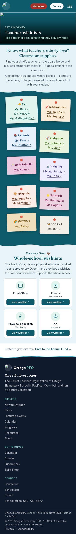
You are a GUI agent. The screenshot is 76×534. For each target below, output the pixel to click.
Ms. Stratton (21, 144)
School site (12, 489)
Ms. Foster (55, 117)
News (8, 410)
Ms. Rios (21, 109)
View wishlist (23, 303)
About (8, 438)
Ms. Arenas (56, 112)
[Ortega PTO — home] (6, 6)
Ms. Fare (21, 140)
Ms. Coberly (54, 143)
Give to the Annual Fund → (53, 349)
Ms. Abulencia (54, 171)
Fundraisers (12, 464)
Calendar (10, 421)
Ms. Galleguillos (22, 118)
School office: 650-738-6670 (24, 500)
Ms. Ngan (22, 169)
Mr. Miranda (21, 202)
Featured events (15, 415)
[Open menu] (70, 6)
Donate (56, 6)
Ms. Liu (54, 148)
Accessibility (26, 528)
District (9, 495)
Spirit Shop (12, 469)
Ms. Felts (54, 176)
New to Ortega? (15, 404)
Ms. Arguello (22, 198)
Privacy (9, 528)
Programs (11, 427)
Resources (12, 432)
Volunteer (39, 6)
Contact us (11, 484)
